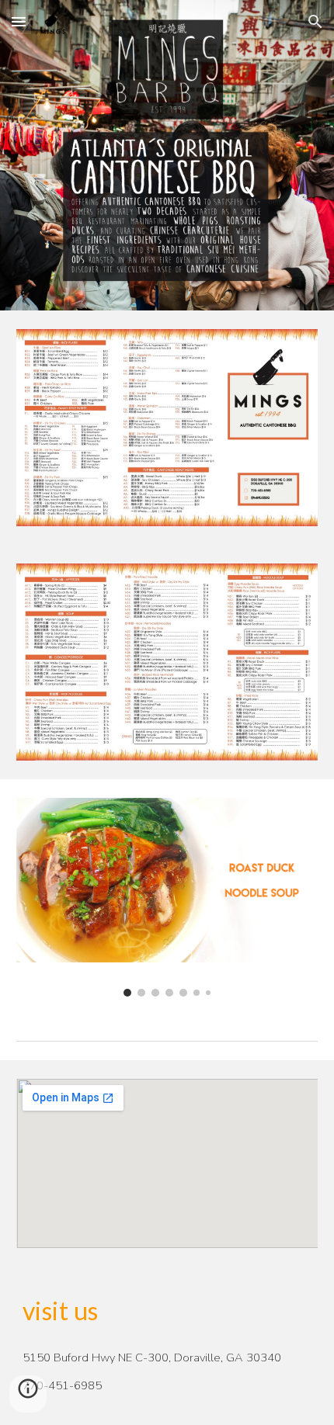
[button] (18, 21)
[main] (167, 1311)
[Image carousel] (167, 897)
